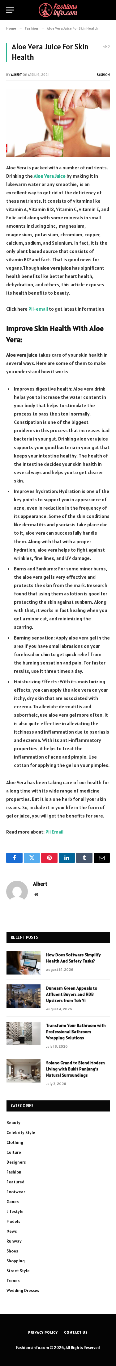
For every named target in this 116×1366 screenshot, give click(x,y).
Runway (14, 1241)
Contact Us (76, 1332)
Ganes (12, 1201)
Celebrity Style (20, 1132)
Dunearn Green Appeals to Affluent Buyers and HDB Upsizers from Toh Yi (71, 994)
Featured (15, 1182)
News (11, 1231)
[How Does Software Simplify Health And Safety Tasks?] (23, 963)
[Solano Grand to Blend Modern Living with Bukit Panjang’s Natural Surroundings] (23, 1070)
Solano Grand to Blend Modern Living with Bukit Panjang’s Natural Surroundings (75, 1069)
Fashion (103, 74)
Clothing (14, 1142)
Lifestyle (15, 1211)
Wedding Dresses (22, 1290)
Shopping (15, 1261)
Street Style (18, 1270)
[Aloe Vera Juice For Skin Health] (58, 123)
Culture (13, 1152)
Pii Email (54, 832)
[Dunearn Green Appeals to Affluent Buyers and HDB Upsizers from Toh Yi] (23, 996)
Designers (16, 1162)
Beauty (13, 1122)
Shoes (12, 1251)
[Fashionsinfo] (58, 10)
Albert (16, 74)
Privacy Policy (43, 1332)
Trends (12, 1280)
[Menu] (10, 10)
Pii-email (38, 309)
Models (13, 1221)
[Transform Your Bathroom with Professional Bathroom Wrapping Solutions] (23, 1033)
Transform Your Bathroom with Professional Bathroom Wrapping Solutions (76, 1032)
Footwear (15, 1191)
